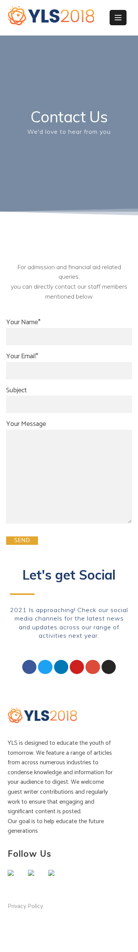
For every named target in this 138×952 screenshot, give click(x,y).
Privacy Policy (25, 906)
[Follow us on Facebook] (17, 879)
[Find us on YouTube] (57, 879)
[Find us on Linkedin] (37, 879)
